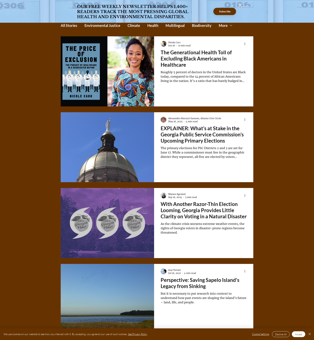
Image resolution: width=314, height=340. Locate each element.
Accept (298, 334)
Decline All (281, 334)
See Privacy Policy (137, 334)
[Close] (309, 334)
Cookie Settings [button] (260, 334)
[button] (240, 5)
